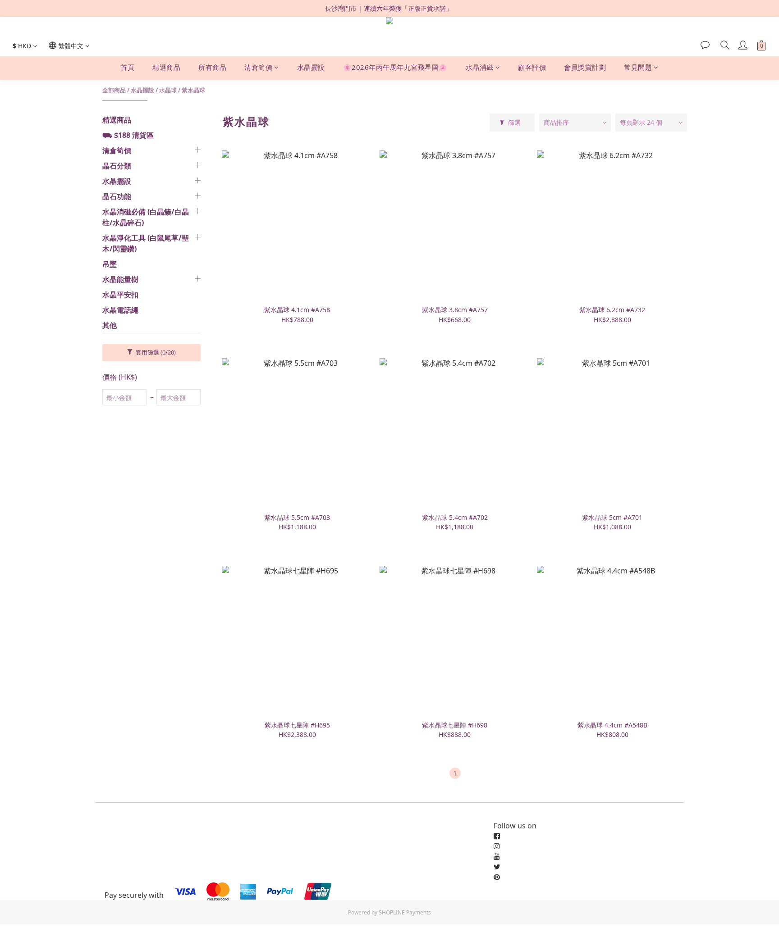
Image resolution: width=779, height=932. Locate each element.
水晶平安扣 (120, 295)
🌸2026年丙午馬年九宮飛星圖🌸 (395, 67)
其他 (109, 325)
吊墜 (109, 264)
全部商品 (114, 90)
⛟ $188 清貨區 (128, 135)
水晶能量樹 (120, 279)
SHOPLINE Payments (405, 912)
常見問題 (638, 67)
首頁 (127, 67)
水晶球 (168, 90)
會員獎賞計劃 (585, 67)
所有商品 (212, 67)
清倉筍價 (258, 67)
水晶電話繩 (120, 310)
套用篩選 (155, 352)
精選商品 (166, 67)
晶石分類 (116, 166)
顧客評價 (532, 67)
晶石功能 (116, 196)
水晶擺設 (311, 67)
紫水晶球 (193, 90)
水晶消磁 (480, 67)
